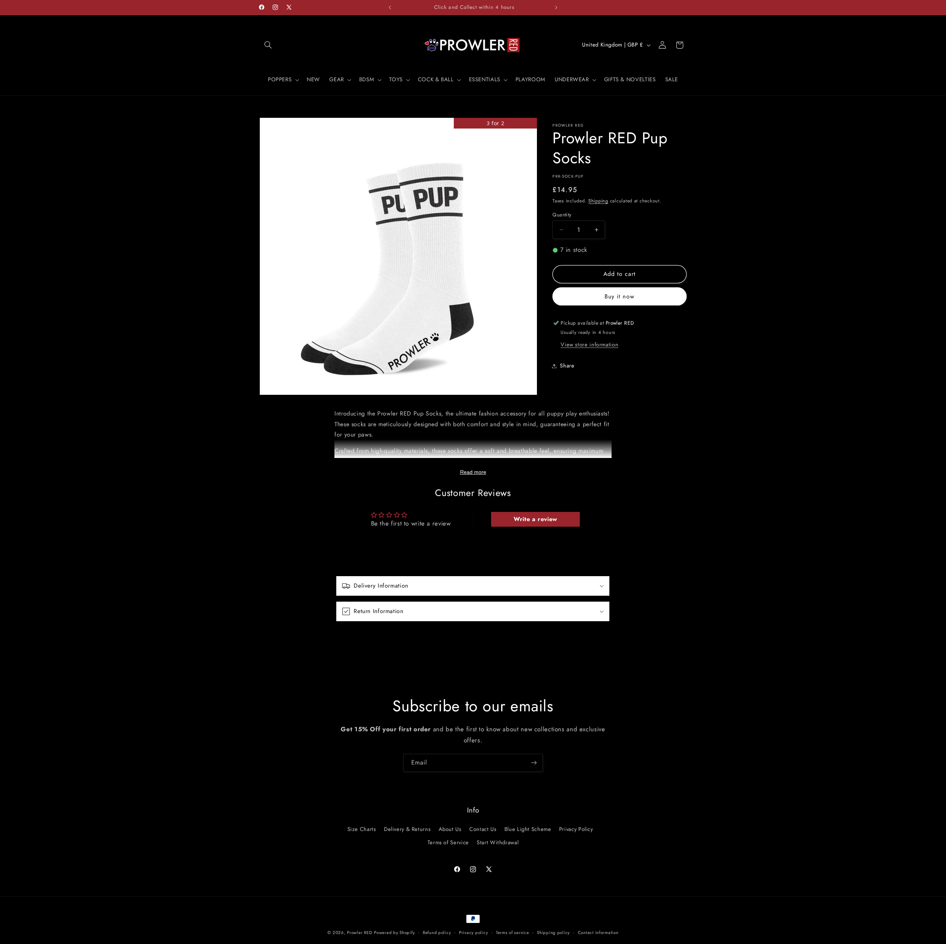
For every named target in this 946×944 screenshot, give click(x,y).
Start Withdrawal (497, 842)
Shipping (598, 201)
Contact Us (482, 829)
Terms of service (512, 933)
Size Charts (361, 829)
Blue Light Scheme (527, 829)
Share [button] (567, 366)
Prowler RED (359, 933)
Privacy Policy (576, 829)
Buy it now (619, 296)
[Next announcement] (556, 7)
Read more (473, 472)
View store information (589, 345)
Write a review (535, 519)
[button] (268, 45)
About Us (450, 829)
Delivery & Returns (407, 829)
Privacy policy (473, 933)
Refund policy (437, 933)
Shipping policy (553, 933)
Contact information (598, 933)
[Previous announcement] (390, 7)
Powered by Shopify (394, 933)
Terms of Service (448, 842)
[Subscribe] (533, 763)
